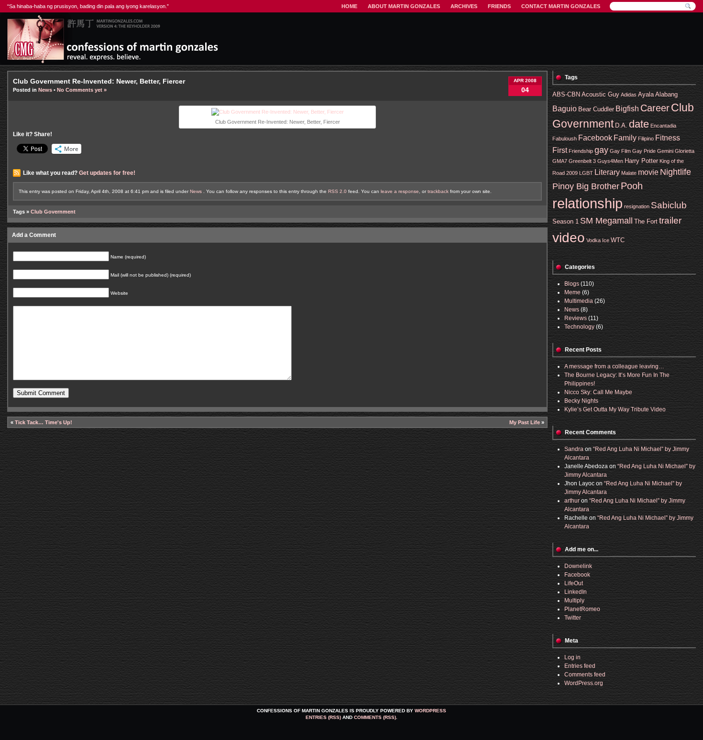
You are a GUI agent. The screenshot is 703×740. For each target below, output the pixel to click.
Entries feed (579, 666)
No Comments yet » (82, 90)
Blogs (571, 283)
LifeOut (573, 583)
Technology (579, 326)
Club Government (53, 211)
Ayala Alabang (658, 94)
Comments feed (584, 674)
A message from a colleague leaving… (614, 366)
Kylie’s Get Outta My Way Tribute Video (615, 409)
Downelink (578, 566)
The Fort (646, 221)
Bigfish (627, 109)
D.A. (621, 125)
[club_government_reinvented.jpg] (277, 112)
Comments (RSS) (375, 717)
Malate (629, 173)
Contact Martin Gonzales (560, 6)
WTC (618, 240)
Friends (499, 6)
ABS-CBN (566, 94)
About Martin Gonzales (404, 6)
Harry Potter (641, 160)
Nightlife (675, 172)
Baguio (564, 109)
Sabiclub (669, 205)
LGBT (586, 173)
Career (655, 107)
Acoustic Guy (600, 94)
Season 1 (565, 221)
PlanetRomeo (582, 609)
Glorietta (684, 151)
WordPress (430, 710)
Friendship (581, 151)
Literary (607, 172)
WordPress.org (583, 683)
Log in (572, 657)
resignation (636, 206)
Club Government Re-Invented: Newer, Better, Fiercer (99, 81)
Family (625, 138)
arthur (572, 500)
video (568, 237)
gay (601, 150)
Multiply (574, 600)
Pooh (632, 185)
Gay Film (620, 151)
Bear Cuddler (596, 109)
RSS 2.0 (337, 191)
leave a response (400, 191)
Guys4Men (610, 161)
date (639, 124)
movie (648, 172)
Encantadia (663, 126)
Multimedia (578, 301)
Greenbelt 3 (582, 161)
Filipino (646, 138)
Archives (463, 6)
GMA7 (559, 161)
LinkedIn (575, 592)
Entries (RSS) (323, 717)
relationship (587, 203)
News (45, 90)
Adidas (629, 94)
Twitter (572, 617)
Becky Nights (581, 400)
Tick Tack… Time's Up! (43, 422)
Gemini (665, 151)
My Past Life (524, 422)
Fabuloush (564, 138)
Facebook (595, 138)
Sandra (573, 449)
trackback (438, 191)
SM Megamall (606, 220)
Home (349, 6)
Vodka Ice (597, 240)
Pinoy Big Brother (585, 186)
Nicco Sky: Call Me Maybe (598, 392)
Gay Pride (644, 151)
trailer (670, 220)
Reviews (575, 318)
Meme (572, 292)
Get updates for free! (107, 173)
